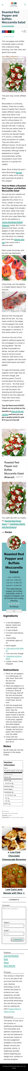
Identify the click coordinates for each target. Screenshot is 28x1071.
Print (14, 611)
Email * (6, 930)
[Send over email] (12, 31)
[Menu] (2, 4)
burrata (19, 172)
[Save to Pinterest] (6, 31)
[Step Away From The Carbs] (13, 5)
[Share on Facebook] (3, 31)
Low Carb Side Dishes (8, 26)
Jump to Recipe (9, 36)
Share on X (19, 477)
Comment (6, 905)
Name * (7, 923)
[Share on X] (9, 31)
